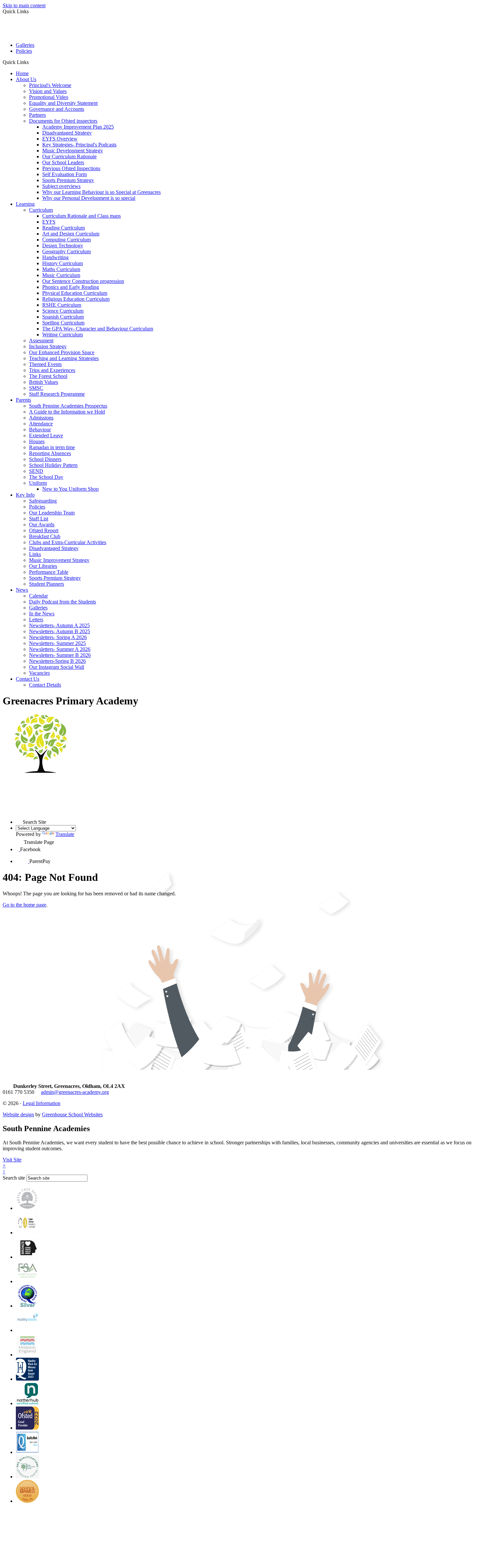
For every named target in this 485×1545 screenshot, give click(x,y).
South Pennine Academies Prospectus (68, 406)
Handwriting (55, 257)
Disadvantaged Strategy (67, 133)
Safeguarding (43, 501)
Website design (18, 1114)
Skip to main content (24, 5)
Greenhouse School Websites (72, 1114)
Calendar (38, 596)
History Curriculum (62, 263)
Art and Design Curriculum (70, 233)
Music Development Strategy (72, 150)
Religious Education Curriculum (76, 299)
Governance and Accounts (56, 109)
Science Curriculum (62, 311)
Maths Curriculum (61, 269)
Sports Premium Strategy (68, 180)
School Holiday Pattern (53, 465)
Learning (25, 204)
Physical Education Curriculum (74, 293)
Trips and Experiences (52, 370)
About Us (26, 79)
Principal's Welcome (50, 85)
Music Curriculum (61, 275)
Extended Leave (46, 435)
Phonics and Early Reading (70, 287)
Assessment (41, 340)
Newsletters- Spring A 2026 (58, 637)
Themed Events (45, 364)
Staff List (38, 518)
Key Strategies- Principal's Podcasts (79, 144)
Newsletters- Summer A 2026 (59, 649)
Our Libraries (43, 566)
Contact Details (45, 685)
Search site (14, 1178)
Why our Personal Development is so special (88, 198)
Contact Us (27, 679)
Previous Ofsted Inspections (71, 168)
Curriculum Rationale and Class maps (81, 216)
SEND (36, 471)
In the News (41, 613)
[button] (31, 62)
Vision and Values (48, 91)
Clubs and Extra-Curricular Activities (67, 542)
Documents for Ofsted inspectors (63, 121)
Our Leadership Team (52, 512)
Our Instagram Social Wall (56, 667)
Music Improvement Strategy (59, 560)
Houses (37, 441)
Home (22, 73)
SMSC (36, 388)
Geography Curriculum (66, 251)
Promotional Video (48, 97)
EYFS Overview (60, 138)
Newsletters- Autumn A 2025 (59, 625)
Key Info (25, 495)
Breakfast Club (44, 536)
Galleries (25, 45)
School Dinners (45, 459)
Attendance (41, 423)
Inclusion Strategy (48, 346)
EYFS (48, 222)
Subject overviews (61, 186)
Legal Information (41, 1103)
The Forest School (48, 376)
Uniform (38, 483)
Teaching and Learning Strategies (64, 358)
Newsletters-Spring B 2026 (57, 661)
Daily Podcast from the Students (62, 601)
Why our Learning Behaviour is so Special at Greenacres (101, 192)
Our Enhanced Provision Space (61, 352)
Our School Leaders (63, 162)
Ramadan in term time (52, 447)
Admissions (41, 417)
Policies (24, 51)
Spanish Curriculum (63, 317)
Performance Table (48, 572)
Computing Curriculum (66, 239)
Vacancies (39, 673)
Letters (36, 619)
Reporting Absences (50, 453)
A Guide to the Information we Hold (67, 412)
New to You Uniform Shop (70, 489)
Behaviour (40, 429)
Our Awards (41, 524)
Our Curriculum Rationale (69, 156)
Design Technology (62, 245)
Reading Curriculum (63, 228)
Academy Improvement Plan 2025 (78, 127)
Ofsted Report (43, 530)
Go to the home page (24, 905)
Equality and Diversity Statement (63, 103)
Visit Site (12, 1159)
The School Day (46, 477)
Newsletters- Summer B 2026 (60, 655)
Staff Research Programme (57, 394)
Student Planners (46, 584)
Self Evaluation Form (64, 174)
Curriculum (41, 210)
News (22, 590)
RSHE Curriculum (61, 305)
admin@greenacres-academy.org (75, 1092)
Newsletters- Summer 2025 (57, 643)
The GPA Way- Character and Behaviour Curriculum (97, 328)
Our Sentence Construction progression (83, 281)
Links (35, 554)
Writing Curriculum (62, 334)
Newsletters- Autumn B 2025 (59, 631)
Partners (37, 115)
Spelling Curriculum (63, 322)
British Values (43, 382)
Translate (64, 834)
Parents (23, 400)
